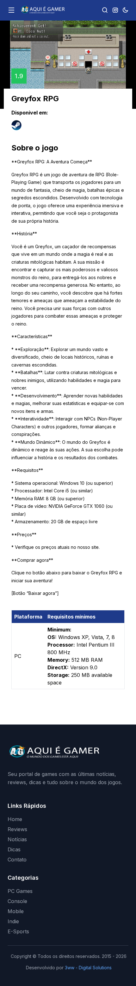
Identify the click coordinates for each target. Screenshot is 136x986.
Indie (13, 921)
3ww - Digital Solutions (88, 967)
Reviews (17, 829)
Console (17, 901)
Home (15, 819)
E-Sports (18, 931)
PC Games (20, 891)
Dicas (14, 849)
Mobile (16, 911)
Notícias (17, 839)
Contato (17, 859)
